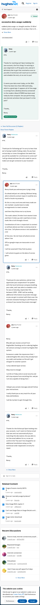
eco (18, 547)
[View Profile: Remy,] (6, 50)
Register (28, 3)
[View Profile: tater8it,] (4, 554)
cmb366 (16, 513)
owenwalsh (18, 492)
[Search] (23, 3)
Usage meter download (14, 517)
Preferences (10, 601)
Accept (32, 601)
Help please (11, 561)
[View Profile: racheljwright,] (4, 571)
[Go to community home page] (10, 3)
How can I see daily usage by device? (18, 496)
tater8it (19, 556)
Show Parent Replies (7, 130)
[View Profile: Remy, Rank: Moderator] (4, 136)
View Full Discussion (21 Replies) (13, 126)
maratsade (17, 521)
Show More (7, 32)
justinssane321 (22, 564)
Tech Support (8, 9)
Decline (22, 601)
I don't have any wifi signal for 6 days (20, 569)
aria (9, 15)
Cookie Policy (17, 594)
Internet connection (14, 553)
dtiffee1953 (20, 539)
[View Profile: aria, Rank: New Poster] (4, 16)
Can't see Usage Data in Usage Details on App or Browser (21, 510)
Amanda (16, 500)
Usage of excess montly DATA (16, 488)
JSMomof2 (17, 507)
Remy (10, 49)
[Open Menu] (37, 9)
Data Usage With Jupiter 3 (15, 504)
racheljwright (21, 572)
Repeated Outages (13, 545)
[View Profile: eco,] (4, 546)
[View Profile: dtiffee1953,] (4, 538)
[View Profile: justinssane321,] (4, 562)
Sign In (35, 3)
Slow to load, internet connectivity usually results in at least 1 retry (22, 537)
